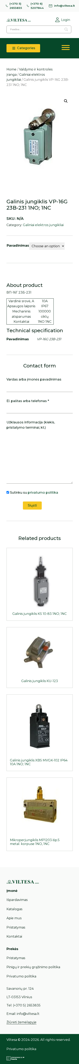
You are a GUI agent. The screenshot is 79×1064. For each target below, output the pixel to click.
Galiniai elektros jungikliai (43, 225)
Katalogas (14, 909)
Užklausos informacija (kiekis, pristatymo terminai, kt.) (30, 424)
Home (11, 69)
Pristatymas (15, 927)
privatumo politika (43, 492)
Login (65, 20)
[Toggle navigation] (66, 48)
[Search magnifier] (66, 29)
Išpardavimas (17, 900)
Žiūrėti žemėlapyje (21, 1022)
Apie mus (13, 918)
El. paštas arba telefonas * (27, 401)
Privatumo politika (21, 976)
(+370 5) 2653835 (16, 6)
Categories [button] (25, 48)
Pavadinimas (18, 245)
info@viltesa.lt (64, 5)
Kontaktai (14, 936)
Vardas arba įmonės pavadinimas (33, 379)
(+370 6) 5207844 (37, 6)
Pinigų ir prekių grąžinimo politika (33, 967)
